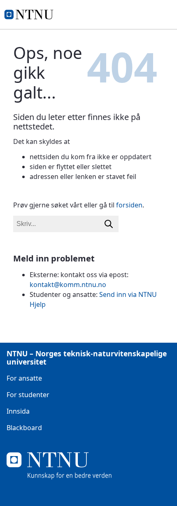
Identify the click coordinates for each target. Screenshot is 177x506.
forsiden (129, 204)
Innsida (18, 411)
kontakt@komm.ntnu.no (68, 284)
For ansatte (24, 378)
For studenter (28, 394)
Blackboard (24, 427)
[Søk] (109, 224)
